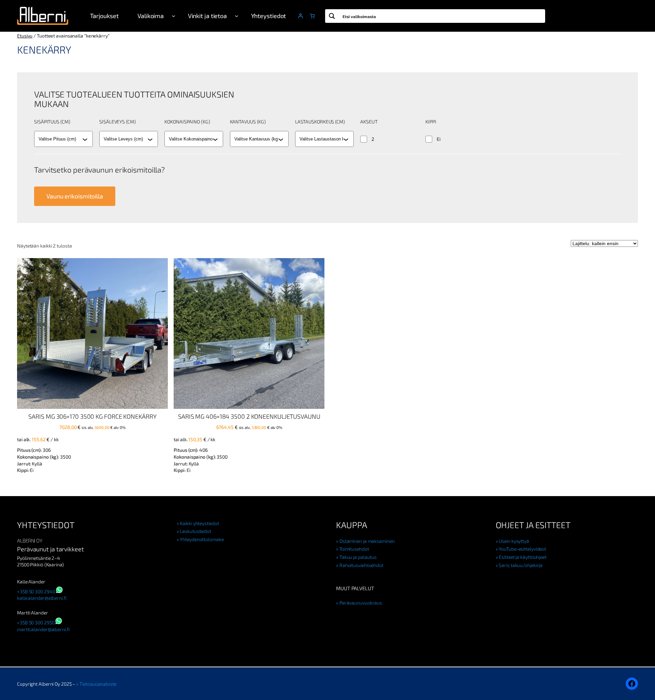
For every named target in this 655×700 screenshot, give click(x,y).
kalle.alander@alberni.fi (42, 598)
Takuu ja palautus (358, 557)
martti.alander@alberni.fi (43, 629)
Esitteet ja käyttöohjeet (523, 557)
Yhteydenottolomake (201, 539)
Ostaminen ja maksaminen (367, 541)
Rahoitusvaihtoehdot (361, 565)
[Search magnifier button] (332, 16)
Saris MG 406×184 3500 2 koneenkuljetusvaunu (249, 416)
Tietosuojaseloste (97, 684)
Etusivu (24, 36)
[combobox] (60, 139)
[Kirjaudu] (300, 16)
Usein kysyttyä (514, 541)
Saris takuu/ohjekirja (520, 565)
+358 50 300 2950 (35, 622)
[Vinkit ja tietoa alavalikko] (236, 16)
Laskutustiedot (195, 531)
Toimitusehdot (354, 549)
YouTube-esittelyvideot (522, 549)
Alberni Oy (29, 540)
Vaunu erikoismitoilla (74, 196)
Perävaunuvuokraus (360, 603)
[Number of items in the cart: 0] (312, 16)
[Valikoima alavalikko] (173, 16)
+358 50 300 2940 (36, 591)
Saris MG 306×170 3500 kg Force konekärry (92, 416)
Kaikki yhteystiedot (199, 523)
